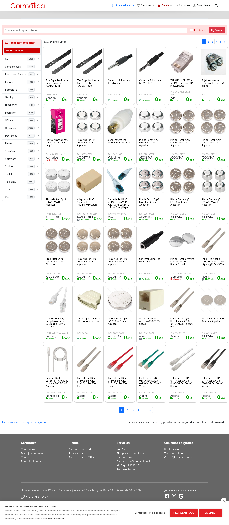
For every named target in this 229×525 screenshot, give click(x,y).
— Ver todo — (14, 50)
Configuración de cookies (150, 513)
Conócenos (28, 449)
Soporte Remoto (127, 469)
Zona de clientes (31, 461)
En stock (199, 30)
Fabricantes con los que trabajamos (24, 422)
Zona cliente (203, 5)
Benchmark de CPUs (82, 457)
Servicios (146, 5)
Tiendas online (173, 453)
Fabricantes (76, 453)
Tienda (165, 5)
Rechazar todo (183, 513)
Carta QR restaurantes (178, 457)
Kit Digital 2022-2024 (129, 465)
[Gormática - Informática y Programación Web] (28, 5)
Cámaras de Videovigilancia (134, 461)
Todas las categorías (22, 43)
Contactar (184, 5)
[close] (223, 500)
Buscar (218, 30)
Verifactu (122, 449)
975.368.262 (37, 497)
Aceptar (210, 513)
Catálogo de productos (83, 449)
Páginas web (172, 449)
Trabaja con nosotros (34, 453)
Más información (56, 518)
